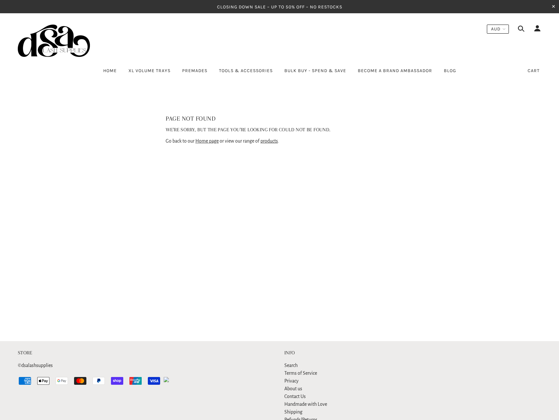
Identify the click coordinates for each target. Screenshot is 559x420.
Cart (534, 70)
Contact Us (295, 396)
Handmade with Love (305, 404)
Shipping (293, 412)
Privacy (291, 380)
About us (293, 388)
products (269, 141)
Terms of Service (300, 373)
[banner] (54, 41)
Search (291, 365)
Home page (207, 141)
